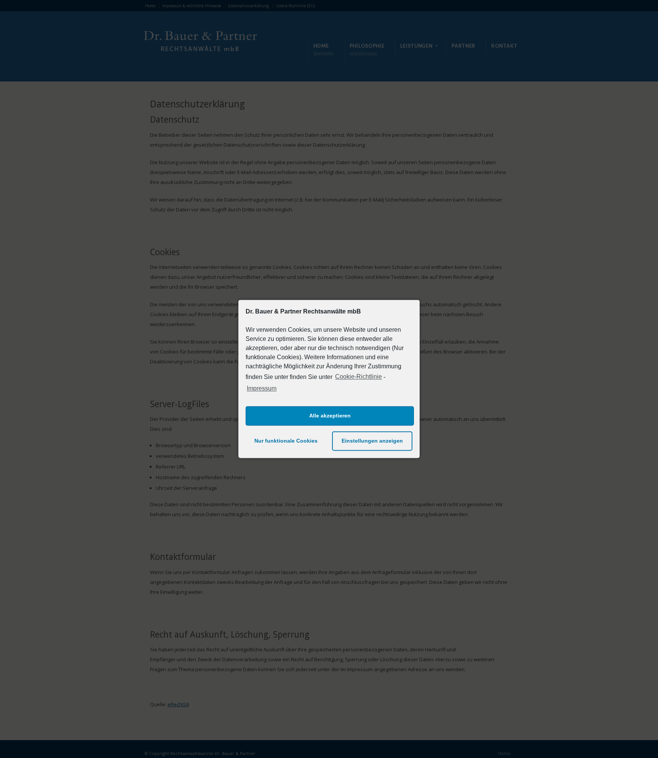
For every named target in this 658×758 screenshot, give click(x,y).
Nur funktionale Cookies (286, 441)
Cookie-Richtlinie (358, 377)
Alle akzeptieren (330, 416)
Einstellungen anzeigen (372, 441)
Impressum (261, 388)
